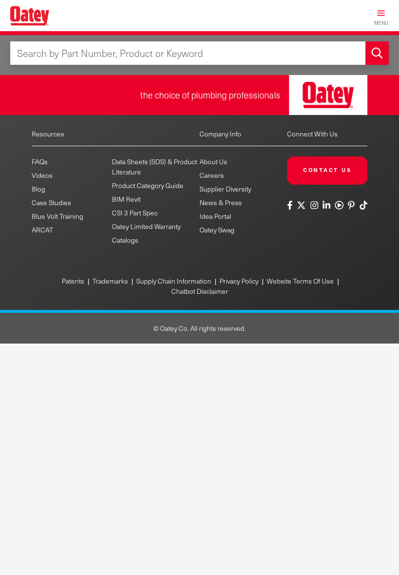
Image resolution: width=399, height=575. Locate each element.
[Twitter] (301, 204)
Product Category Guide (147, 185)
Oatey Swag (217, 229)
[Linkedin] (326, 204)
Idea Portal (215, 216)
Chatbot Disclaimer (199, 291)
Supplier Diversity (225, 188)
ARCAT (42, 229)
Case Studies (51, 202)
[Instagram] (314, 204)
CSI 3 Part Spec (135, 212)
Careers (212, 175)
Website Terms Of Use (300, 281)
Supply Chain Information (173, 281)
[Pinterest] (351, 204)
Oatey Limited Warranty (146, 226)
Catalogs (125, 240)
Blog (38, 188)
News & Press (221, 202)
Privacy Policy (238, 281)
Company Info (220, 133)
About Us (213, 161)
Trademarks (110, 281)
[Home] (29, 15)
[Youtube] (338, 204)
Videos (42, 175)
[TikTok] (363, 204)
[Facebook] (291, 204)
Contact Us (327, 169)
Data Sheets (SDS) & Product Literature (154, 166)
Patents (73, 281)
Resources (48, 133)
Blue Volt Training (57, 216)
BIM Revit (126, 199)
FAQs (40, 161)
